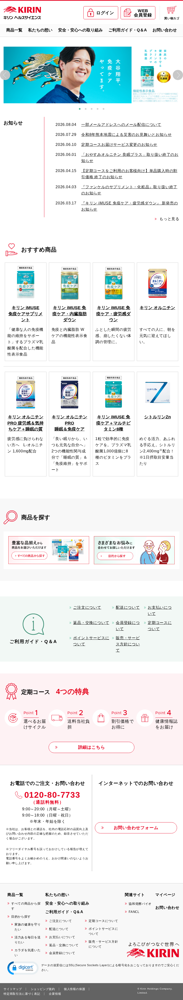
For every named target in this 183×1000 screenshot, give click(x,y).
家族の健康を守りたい (28, 927)
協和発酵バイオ (140, 904)
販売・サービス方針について (128, 644)
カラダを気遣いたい (28, 952)
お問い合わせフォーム (136, 827)
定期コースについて (160, 626)
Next (178, 75)
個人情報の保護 (74, 989)
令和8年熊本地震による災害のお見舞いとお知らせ (126, 135)
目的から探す (21, 916)
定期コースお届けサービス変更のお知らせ (119, 145)
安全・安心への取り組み (80, 30)
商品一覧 (14, 30)
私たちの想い (40, 30)
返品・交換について (91, 623)
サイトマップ (13, 989)
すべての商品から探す (26, 906)
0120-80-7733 (52, 797)
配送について (128, 607)
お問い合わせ (164, 30)
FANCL (134, 912)
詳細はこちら (91, 747)
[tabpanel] (91, 75)
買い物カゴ (171, 18)
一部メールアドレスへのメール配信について (121, 125)
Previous (5, 75)
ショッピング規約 (43, 989)
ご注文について (87, 607)
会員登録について (128, 626)
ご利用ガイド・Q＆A (127, 30)
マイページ (165, 895)
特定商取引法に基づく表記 (22, 993)
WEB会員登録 (143, 12)
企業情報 (55, 993)
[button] (23, 967)
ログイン (105, 12)
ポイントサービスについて (91, 641)
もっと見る (169, 219)
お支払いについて (160, 610)
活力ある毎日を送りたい (28, 940)
